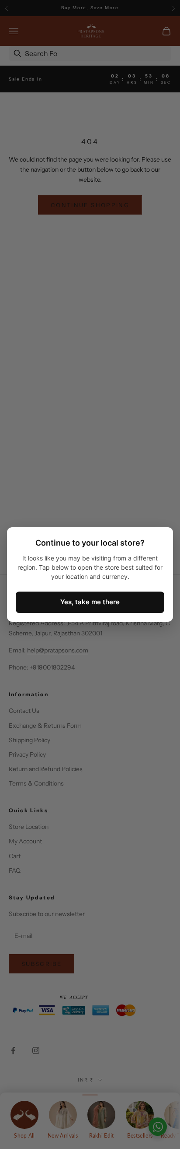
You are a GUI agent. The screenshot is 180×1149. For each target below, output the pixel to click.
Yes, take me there (90, 602)
